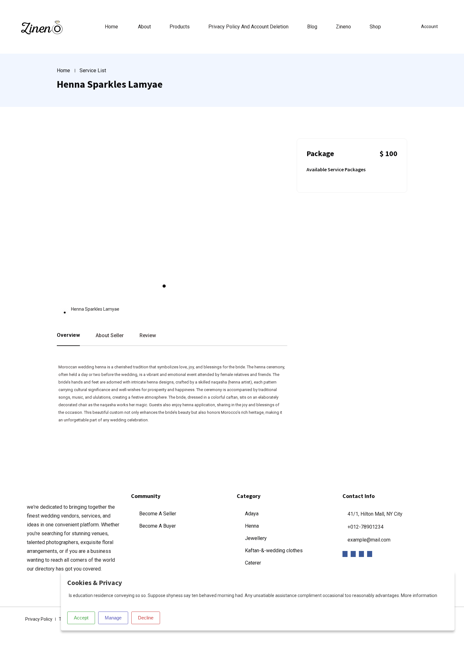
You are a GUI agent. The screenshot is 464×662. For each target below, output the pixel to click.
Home (63, 70)
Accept (81, 617)
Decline (145, 617)
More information (419, 595)
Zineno (343, 27)
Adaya (252, 514)
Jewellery (256, 538)
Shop (375, 27)
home (111, 27)
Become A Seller (157, 514)
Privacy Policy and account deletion (248, 27)
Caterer (253, 563)
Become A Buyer (157, 526)
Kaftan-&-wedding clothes (274, 551)
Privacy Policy (38, 619)
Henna (252, 526)
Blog (312, 27)
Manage (113, 617)
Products (180, 27)
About (144, 27)
